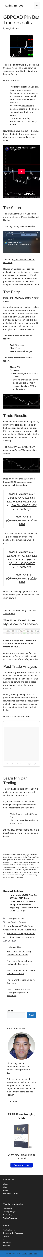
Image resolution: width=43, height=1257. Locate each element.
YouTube (6, 1236)
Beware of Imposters (10, 1193)
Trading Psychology (10, 1218)
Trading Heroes (13, 5)
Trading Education (15, 918)
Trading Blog (7, 1208)
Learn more (12, 1101)
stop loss (14, 537)
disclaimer (26, 121)
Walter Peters (16, 814)
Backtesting (7, 1215)
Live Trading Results (16, 922)
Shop (5, 1187)
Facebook (6, 1246)
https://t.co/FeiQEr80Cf (22, 563)
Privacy (24, 1254)
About (5, 1184)
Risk (35, 1254)
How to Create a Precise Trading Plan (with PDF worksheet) (18, 992)
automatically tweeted (13, 485)
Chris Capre (15, 820)
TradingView (9, 613)
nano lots (34, 659)
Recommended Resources (13, 1233)
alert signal (28, 685)
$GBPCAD (28, 494)
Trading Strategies (9, 1212)
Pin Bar (26, 214)
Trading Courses (9, 1230)
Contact (6, 1190)
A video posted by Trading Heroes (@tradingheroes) (22, 764)
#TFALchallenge (22, 509)
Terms (31, 1254)
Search (10, 1011)
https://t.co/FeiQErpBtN (23, 505)
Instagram (7, 1242)
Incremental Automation (20, 278)
